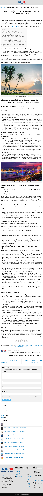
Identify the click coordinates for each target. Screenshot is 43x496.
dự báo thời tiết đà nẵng (20, 345)
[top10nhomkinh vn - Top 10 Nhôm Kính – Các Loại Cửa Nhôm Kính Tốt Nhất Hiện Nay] (21, 2)
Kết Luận (4, 45)
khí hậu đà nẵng (33, 345)
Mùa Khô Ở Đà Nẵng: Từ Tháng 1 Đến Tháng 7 (11, 34)
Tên (3, 381)
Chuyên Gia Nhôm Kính (26, 16)
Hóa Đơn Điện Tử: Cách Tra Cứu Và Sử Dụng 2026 (14, 438)
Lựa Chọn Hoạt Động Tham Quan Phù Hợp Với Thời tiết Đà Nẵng (15, 41)
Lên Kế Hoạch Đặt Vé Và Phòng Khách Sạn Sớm (12, 37)
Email (3, 386)
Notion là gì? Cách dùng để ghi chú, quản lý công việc (15, 427)
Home (1, 7)
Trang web (4, 391)
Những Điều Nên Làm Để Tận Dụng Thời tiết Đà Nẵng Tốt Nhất (13, 44)
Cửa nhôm (3, 410)
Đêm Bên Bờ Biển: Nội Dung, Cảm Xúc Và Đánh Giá (14, 423)
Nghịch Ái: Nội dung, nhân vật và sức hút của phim (14, 446)
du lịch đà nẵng (27, 345)
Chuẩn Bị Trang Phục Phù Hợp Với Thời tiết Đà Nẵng (12, 39)
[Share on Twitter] (20, 341)
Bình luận (4, 371)
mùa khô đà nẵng (39, 345)
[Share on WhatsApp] (16, 341)
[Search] (41, 3)
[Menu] (1, 2)
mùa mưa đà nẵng (18, 346)
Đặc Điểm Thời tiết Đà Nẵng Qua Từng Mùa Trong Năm (12, 32)
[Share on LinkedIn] (26, 341)
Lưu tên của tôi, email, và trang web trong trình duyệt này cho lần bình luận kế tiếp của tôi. (22, 396)
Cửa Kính (3, 408)
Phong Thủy (3, 415)
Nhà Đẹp (2, 413)
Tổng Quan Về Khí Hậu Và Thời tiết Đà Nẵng (10, 31)
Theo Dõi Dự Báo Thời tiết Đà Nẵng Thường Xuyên (12, 40)
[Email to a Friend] (22, 341)
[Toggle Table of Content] (24, 30)
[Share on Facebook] (18, 341)
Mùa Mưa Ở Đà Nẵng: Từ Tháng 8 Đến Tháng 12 (12, 35)
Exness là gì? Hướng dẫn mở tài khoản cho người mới (14, 435)
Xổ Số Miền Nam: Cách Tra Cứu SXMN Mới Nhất (13, 457)
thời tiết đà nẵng (24, 346)
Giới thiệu (18, 471)
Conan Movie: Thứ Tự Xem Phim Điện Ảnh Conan (14, 453)
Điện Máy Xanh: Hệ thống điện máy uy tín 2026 (13, 442)
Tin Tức (4, 7)
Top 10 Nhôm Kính (15, 26)
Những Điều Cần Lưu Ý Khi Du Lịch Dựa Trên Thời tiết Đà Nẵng (13, 36)
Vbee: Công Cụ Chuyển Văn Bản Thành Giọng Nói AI (14, 431)
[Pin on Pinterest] (24, 341)
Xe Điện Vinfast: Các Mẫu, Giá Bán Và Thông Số (14, 449)
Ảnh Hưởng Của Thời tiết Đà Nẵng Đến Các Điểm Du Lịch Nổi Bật (14, 42)
